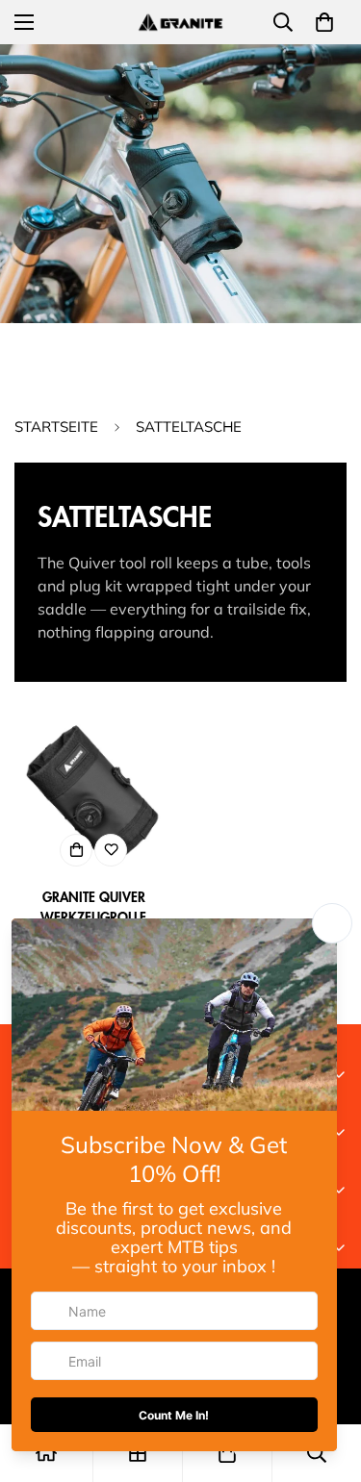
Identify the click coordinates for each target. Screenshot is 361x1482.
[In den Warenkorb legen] (76, 850)
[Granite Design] (181, 21)
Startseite (56, 426)
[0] (324, 22)
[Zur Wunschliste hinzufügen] (110, 850)
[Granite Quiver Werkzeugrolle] (93, 796)
